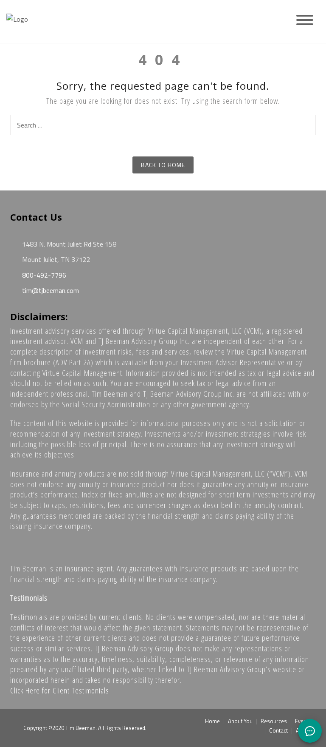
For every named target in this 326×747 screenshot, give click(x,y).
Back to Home (163, 164)
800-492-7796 (43, 275)
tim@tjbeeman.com (49, 290)
